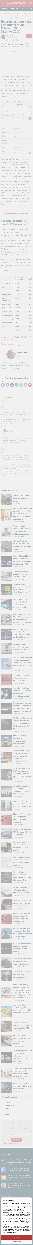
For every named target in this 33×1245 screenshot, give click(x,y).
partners (12, 1203)
